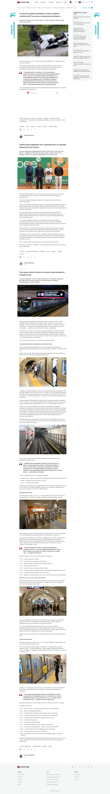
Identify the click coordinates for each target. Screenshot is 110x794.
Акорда (23, 7)
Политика (19, 777)
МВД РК (22, 126)
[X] (35, 130)
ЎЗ (88, 2)
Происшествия (53, 126)
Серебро (42, 251)
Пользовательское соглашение (53, 774)
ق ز (86, 2)
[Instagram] (20, 130)
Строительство (37, 746)
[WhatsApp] (24, 130)
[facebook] (79, 767)
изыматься (22, 584)
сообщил (63, 738)
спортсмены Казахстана (32, 251)
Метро (50, 746)
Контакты (77, 777)
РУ (79, 2)
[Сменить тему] (71, 2)
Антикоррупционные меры (52, 782)
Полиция (32, 126)
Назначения (29, 7)
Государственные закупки (52, 784)
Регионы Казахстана (25, 746)
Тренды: (19, 7)
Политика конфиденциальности (53, 777)
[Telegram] (28, 130)
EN (81, 2)
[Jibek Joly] (85, 7)
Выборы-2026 (69, 7)
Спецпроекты (48, 7)
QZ (77, 2)
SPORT (65, 2)
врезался (53, 120)
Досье (43, 7)
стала (40, 244)
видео (32, 61)
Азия (48, 251)
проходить (36, 495)
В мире (19, 784)
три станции (22, 420)
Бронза (22, 251)
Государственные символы (52, 779)
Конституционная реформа (59, 7)
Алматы (45, 126)
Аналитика (58, 2)
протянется (39, 642)
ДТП (27, 126)
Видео (39, 126)
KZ (75, 2)
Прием (45, 414)
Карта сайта (77, 774)
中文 (84, 2)
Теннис (22, 254)
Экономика (20, 782)
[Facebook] (31, 130)
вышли (42, 242)
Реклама (77, 779)
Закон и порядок (37, 7)
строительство (46, 403)
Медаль (60, 251)
